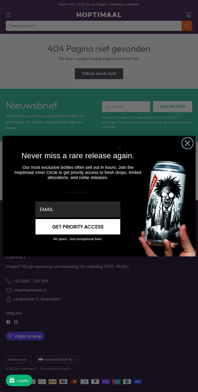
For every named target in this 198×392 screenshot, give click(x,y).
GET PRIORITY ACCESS (78, 226)
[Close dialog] (187, 143)
